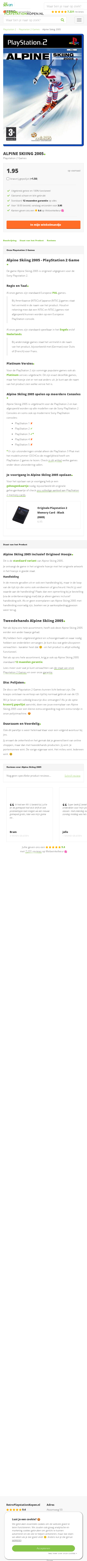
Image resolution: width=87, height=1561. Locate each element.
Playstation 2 (9, 29)
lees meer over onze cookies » (62, 1553)
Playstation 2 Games (29, 29)
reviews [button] (75, 11)
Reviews (51, 240)
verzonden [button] (19, 11)
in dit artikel (55, 460)
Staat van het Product (32, 240)
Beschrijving (9, 240)
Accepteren (43, 1548)
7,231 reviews (33, 851)
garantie (47, 672)
